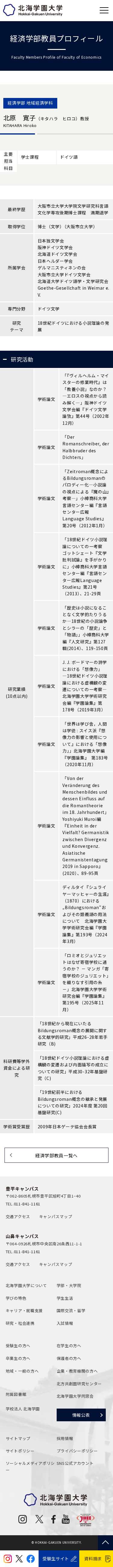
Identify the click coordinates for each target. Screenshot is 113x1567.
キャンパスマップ (55, 1216)
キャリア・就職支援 (24, 1310)
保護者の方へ (69, 1358)
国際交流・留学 (71, 1310)
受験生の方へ (18, 1345)
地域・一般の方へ (22, 1371)
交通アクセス (18, 1216)
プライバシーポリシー (77, 1451)
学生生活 (65, 1298)
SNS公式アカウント (75, 1463)
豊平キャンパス (22, 1188)
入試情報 (65, 1323)
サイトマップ (18, 1438)
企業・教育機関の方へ (77, 1371)
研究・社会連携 (20, 1323)
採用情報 (65, 1438)
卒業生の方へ (18, 1358)
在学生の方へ (69, 1345)
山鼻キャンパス (22, 1236)
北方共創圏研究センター (79, 1384)
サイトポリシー (20, 1451)
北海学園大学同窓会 (75, 1396)
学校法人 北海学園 (23, 1409)
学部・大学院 (69, 1285)
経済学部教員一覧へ (56, 1155)
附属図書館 (16, 1394)
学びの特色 (16, 1298)
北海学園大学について (26, 1285)
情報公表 (81, 1415)
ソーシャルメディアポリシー (30, 1466)
